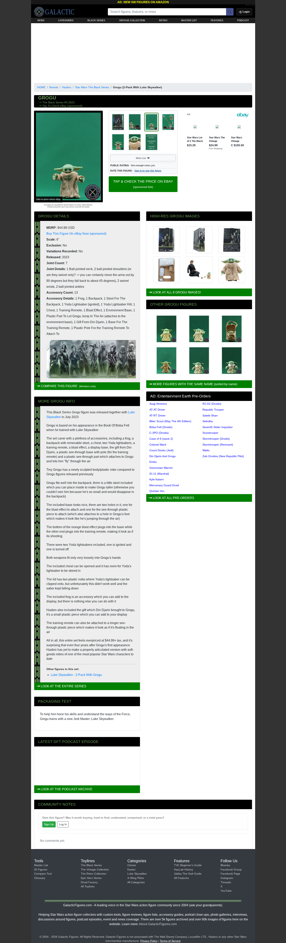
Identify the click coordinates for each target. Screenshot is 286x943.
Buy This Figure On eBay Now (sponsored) (76, 233)
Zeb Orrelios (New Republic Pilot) (223, 456)
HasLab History (183, 869)
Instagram (227, 878)
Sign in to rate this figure (147, 170)
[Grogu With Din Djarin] (199, 329)
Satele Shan (210, 415)
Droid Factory (89, 882)
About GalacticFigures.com (158, 924)
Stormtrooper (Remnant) (217, 444)
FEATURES (217, 20)
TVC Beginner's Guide (188, 865)
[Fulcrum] (250, 5)
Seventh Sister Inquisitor (217, 427)
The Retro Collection (93, 873)
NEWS (40, 20)
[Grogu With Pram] (231, 360)
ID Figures (40, 869)
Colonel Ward (157, 444)
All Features (181, 878)
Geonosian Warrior (161, 467)
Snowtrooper (210, 432)
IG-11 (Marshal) (159, 473)
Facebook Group (231, 869)
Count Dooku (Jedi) (161, 450)
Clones (131, 865)
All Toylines (88, 886)
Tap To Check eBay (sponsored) (62, 105)
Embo (153, 461)
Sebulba (207, 421)
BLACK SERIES (96, 20)
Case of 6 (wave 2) (161, 438)
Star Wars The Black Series (92, 87)
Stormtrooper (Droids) (216, 438)
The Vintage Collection (95, 869)
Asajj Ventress (158, 403)
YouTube (226, 890)
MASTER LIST (189, 20)
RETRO (163, 20)
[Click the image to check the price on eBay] (68, 156)
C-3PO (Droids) (159, 432)
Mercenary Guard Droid (164, 485)
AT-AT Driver (157, 409)
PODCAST (243, 20)
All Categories (136, 882)
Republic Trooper (213, 409)
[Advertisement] (143, 52)
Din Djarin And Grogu (162, 456)
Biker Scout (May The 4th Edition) (170, 421)
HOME (41, 87)
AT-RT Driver (157, 415)
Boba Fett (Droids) (160, 427)
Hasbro (66, 87)
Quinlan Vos (156, 491)
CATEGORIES (66, 20)
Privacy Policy (148, 940)
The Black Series (53, 102)
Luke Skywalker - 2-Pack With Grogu (76, 674)
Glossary (39, 878)
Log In (63, 824)
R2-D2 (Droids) (211, 403)
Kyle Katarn (156, 479)
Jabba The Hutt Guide (187, 873)
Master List (41, 865)
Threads (226, 882)
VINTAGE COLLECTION (132, 20)
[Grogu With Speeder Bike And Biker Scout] (231, 329)
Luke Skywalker (137, 873)
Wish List (148, 158)
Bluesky (225, 865)
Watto (206, 450)
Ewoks (131, 869)
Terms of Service (170, 940)
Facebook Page (230, 873)
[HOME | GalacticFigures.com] (55, 12)
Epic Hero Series (91, 878)
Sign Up (49, 824)
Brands (53, 87)
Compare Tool (43, 873)
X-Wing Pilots (135, 878)
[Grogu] (166, 329)
